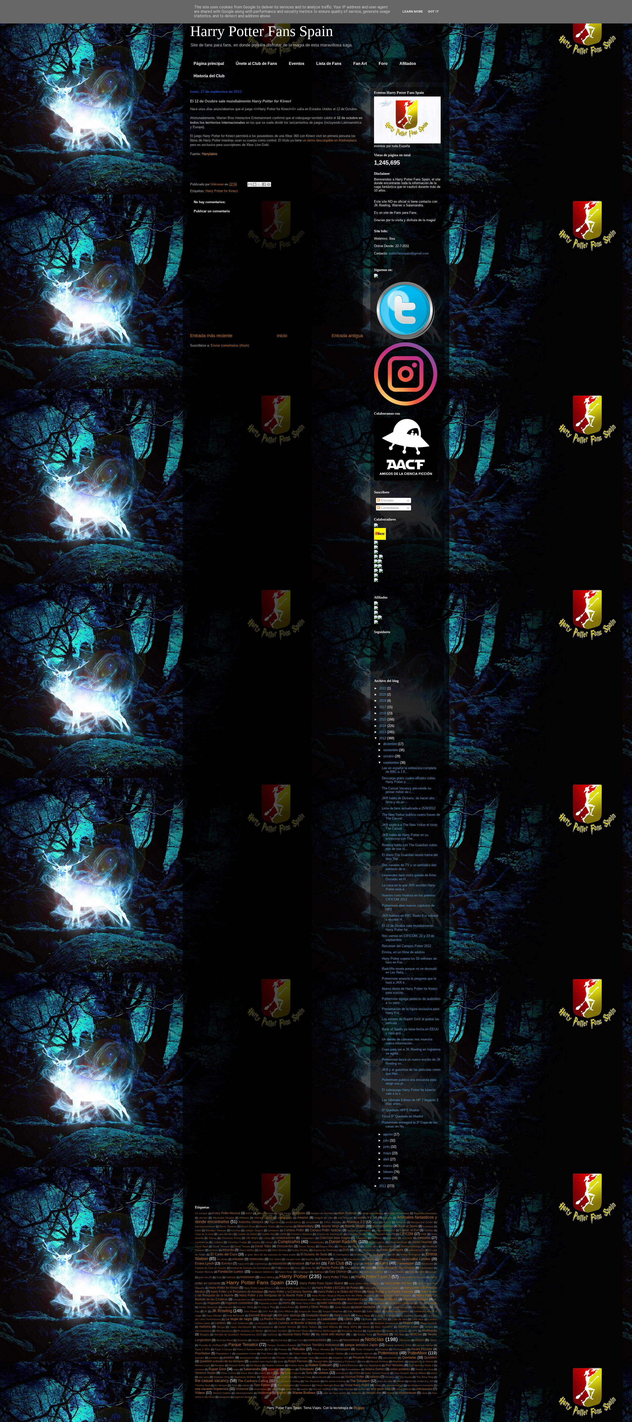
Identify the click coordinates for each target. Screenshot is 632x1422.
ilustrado (432, 1303)
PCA (271, 1349)
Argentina (274, 1222)
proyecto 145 (340, 1357)
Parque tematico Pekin (398, 1345)
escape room (293, 1259)
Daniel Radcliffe (343, 1242)
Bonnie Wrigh (330, 1226)
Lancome (311, 1319)
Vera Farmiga (345, 1389)
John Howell (251, 1311)
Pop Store (267, 1353)
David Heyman (422, 1242)
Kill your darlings (289, 1315)
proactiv (323, 1357)
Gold (422, 1271)
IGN (420, 1303)
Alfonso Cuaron (263, 1217)
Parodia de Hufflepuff (211, 1345)
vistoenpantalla (244, 1393)
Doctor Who (371, 1246)
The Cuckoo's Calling (253, 1381)
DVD (346, 1249)
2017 (383, 707)
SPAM (356, 1373)
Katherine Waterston (398, 1311)
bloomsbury (305, 1226)
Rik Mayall (255, 1365)
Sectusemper (352, 1369)
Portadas (283, 1353)
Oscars (419, 1340)
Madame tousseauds (386, 1323)
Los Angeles (261, 1323)
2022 (383, 688)
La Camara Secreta (411, 1315)
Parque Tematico (243, 1345)
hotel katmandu (331, 1303)
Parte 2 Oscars (223, 1349)
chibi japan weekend (383, 1234)
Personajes (342, 1349)
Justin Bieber (373, 1311)
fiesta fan (310, 1267)
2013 (383, 732)
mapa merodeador (241, 1326)
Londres (220, 1323)
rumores (199, 1369)
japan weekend (365, 1306)
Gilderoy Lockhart (373, 1271)
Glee (412, 1271)
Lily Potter (367, 1319)
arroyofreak (312, 1222)
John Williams (286, 1311)
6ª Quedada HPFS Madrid (400, 1110)
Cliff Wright (252, 1238)
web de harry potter (334, 1393)
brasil (198, 1230)
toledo (245, 1385)
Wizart (390, 1393)
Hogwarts (213, 1303)
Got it (433, 11)
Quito (280, 1361)
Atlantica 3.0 (355, 1222)
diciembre (390, 744)
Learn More (412, 11)
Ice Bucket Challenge (401, 1303)
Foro (383, 63)
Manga (221, 1326)
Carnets (428, 1230)
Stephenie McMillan (245, 1377)
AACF (249, 1213)
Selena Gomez (375, 1369)
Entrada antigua (347, 335)
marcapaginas (265, 1326)
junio (387, 1147)
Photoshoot (399, 1349)
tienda (400, 1381)
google (433, 1271)
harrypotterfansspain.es (297, 1299)
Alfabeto (244, 1217)
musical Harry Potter (296, 1334)
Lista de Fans (328, 63)
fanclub (369, 1263)
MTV (414, 1330)
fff (276, 1267)
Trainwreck (305, 1385)
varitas (304, 1389)
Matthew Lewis (408, 1326)
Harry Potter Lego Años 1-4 (259, 1287)
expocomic (243, 1263)
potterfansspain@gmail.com (409, 253)
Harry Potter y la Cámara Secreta (290, 1291)
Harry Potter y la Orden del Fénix (340, 1291)
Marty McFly (350, 1326)
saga (236, 1369)
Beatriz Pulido (267, 1226)
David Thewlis (242, 1246)
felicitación (427, 1263)
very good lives (381, 1388)
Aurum (387, 1222)
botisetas (428, 1226)
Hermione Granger (416, 1299)
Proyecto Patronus (365, 1357)
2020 (383, 694)
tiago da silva (385, 1381)
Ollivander (405, 1340)
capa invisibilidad (385, 1230)
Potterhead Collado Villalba (327, 1353)
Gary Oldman (338, 1271)
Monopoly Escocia (351, 1330)
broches (235, 1230)
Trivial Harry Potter (356, 1385)
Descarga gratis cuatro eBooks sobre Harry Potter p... (408, 780)
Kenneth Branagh (261, 1315)
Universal (242, 1388)
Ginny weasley (396, 1271)
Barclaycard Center (422, 1222)
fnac (357, 1267)
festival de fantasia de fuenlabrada (251, 1267)
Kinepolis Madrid (317, 1315)
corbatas (218, 1242)
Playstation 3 (223, 1353)
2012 (383, 738)
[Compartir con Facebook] (263, 184)
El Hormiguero (341, 1254)
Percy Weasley (321, 1349)
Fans (383, 1263)
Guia (219, 1277)
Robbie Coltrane (275, 1365)
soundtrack (342, 1373)
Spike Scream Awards (377, 1373)
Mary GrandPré (384, 1326)
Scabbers (289, 1369)
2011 (383, 1186)
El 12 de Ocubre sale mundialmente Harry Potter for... (407, 928)
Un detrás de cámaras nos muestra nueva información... (407, 1041)
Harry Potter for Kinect (222, 191)
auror (375, 1222)
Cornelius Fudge (237, 1242)
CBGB (282, 1234)
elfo (393, 1254)
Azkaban (401, 1222)
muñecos (272, 1334)
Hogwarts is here (268, 1303)
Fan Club (336, 1263)
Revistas (219, 1365)
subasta (335, 1377)
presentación (247, 1357)
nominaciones (316, 1340)
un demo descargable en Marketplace (329, 140)
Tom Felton (262, 1385)
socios (275, 1372)
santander (273, 1369)
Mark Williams (330, 1326)
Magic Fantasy (428, 1323)
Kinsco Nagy (363, 1315)
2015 (383, 719)
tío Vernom (221, 1385)
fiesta (297, 1267)
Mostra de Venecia (397, 1330)
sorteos (323, 1373)
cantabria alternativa (359, 1230)
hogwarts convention (239, 1303)
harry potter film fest (398, 1283)
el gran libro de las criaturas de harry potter (270, 1254)
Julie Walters (354, 1311)
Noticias (374, 1339)
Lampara (296, 1319)
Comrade (392, 1238)
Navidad (382, 1334)
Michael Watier (300, 1330)
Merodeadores (224, 1330)
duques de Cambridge (325, 1250)
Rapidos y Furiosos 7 (345, 1361)
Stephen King (221, 1377)
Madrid (408, 1323)
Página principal (209, 63)
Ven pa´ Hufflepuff (323, 1389)
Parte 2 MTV (202, 1349)
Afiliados (407, 63)
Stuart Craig (304, 1377)
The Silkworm (360, 1381)
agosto (388, 1134)
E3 (356, 1250)
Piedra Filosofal (422, 1349)
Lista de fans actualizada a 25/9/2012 (408, 808)
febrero (388, 1172)
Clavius (212, 1238)
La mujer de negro (239, 1319)
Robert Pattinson (349, 1365)
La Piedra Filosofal (272, 1319)
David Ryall (201, 1246)
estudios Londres (418, 1259)
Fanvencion (405, 1263)
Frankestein (426, 1267)
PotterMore (417, 1353)
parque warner (424, 1345)
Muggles (204, 1334)
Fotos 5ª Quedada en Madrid (402, 1116)
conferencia (201, 1242)
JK (205, 1311)
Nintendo (242, 1340)
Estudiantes (354, 1259)
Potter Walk (300, 1353)
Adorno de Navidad (322, 1213)
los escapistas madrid (334, 1323)
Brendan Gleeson (216, 1230)
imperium (227, 1307)
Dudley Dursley (299, 1250)
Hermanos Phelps (385, 1299)
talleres (375, 1376)
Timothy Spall (202, 1385)
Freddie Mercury (204, 1271)
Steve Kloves (268, 1377)
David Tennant (221, 1246)
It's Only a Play (266, 1307)
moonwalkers (374, 1330)
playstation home (246, 1353)
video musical (403, 1389)
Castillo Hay (268, 1234)
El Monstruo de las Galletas (370, 1254)
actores (301, 1213)
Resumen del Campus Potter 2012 (406, 946)
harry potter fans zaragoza (364, 1283)
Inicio (282, 335)
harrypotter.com (242, 1299)
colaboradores (285, 1237)
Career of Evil (409, 1230)
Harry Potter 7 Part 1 (336, 1277)
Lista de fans (399, 1319)
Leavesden (329, 1319)
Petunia (383, 1349)
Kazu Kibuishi (214, 1315)
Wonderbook (407, 1392)
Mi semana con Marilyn (250, 1330)
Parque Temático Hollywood (320, 1344)
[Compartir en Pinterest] (268, 184)
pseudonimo (390, 1357)
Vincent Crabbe (222, 1393)
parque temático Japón (361, 1345)
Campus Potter (294, 1230)
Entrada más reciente (211, 335)
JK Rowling (222, 1311)
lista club (382, 1319)
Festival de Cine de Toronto (210, 1267)
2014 (383, 726)
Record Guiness (379, 1361)
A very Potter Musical (226, 1213)
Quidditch (430, 1357)
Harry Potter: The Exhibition (395, 1295)
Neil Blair (399, 1334)
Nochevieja (281, 1340)
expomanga (261, 1263)
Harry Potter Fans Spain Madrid (321, 1283)
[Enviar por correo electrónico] (249, 184)
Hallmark (231, 1277)
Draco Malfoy (246, 1250)
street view (287, 1377)
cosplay (256, 1242)
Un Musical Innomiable (420, 1385)
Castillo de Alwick (247, 1234)
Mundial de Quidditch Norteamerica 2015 (238, 1334)
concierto (407, 1238)
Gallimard (319, 1271)
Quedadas (409, 1357)
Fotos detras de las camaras (396, 1267)
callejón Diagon (254, 1230)
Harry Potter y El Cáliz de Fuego (337, 1287)
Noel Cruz (297, 1340)
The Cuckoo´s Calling (288, 1381)
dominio (213, 1250)
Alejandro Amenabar (425, 1213)
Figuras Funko (329, 1267)
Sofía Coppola (293, 1373)
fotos (368, 1267)
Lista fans (417, 1319)
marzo (388, 1166)
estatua (339, 1259)
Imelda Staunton (208, 1307)
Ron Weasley (395, 1365)
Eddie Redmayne (392, 1249)
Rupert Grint (217, 1369)
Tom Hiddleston (286, 1385)
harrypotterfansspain (267, 1299)
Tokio (234, 1385)
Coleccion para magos (334, 1237)
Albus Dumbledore (372, 1213)
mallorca (205, 1326)
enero (387, 1178)
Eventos (296, 63)
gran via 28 (205, 1277)
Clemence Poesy (231, 1238)
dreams (263, 1250)
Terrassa (390, 1377)
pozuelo (199, 1357)
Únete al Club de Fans (256, 63)
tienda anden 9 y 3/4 (421, 1381)
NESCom (415, 1334)
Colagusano (308, 1238)
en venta (222, 1259)
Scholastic (306, 1369)
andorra (387, 1217)
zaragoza (224, 1397)
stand (434, 1373)
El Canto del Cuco (224, 1254)
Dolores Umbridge (411, 1246)
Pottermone (388, 1353)
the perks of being (334, 1381)
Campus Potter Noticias (326, 1230)
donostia (228, 1249)
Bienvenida (286, 1226)
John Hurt (268, 1311)
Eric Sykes (275, 1259)
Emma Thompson (410, 1254)
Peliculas (298, 1349)
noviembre (391, 750)
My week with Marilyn (330, 1334)
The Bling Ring (424, 1377)
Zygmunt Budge (243, 1397)
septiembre (391, 762)
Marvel (366, 1326)
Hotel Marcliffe (355, 1303)
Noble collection (261, 1340)
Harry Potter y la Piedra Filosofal (390, 1291)
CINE (424, 1234)
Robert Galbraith (320, 1365)
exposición (279, 1263)
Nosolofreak (351, 1340)
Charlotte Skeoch (357, 1234)
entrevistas (256, 1259)
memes (429, 1326)
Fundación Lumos (230, 1271)
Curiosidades (316, 1242)
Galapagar (303, 1271)
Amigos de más (323, 1217)
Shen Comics (228, 1373)
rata (363, 1361)
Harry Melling (267, 1277)
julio (386, 1140)
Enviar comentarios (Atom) (230, 345)
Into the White (245, 1307)
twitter (378, 1385)
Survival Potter (354, 1376)
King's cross (342, 1315)
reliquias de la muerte (421, 1361)
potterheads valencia (361, 1353)
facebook (298, 1263)
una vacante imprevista (211, 1389)
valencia (276, 1389)
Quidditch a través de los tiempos (221, 1361)
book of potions (383, 1226)
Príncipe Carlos (285, 1357)
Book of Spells (407, 1226)
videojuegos (424, 1388)
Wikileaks (356, 1393)
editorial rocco (417, 1250)
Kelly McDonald (235, 1315)
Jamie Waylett (342, 1307)
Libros (348, 1319)
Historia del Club (209, 76)
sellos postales (400, 1369)
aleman (203, 1217)
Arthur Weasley (332, 1222)
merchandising (203, 1330)
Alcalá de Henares (398, 1213)
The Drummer (312, 1381)
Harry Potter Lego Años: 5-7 (295, 1287)
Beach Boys (248, 1226)
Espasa (324, 1259)
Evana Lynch (204, 1263)
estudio (370, 1259)
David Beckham (398, 1242)
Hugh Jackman (376, 1303)
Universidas (260, 1389)
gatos (355, 1271)
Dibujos (343, 1246)
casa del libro (225, 1234)
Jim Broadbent (420, 1307)
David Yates (263, 1246)
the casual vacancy (212, 1381)
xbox (424, 1393)
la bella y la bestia (385, 1315)
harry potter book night (413, 1277)
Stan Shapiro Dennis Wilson (410, 1373)
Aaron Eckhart (265, 1213)
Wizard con (373, 1392)
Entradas (387, 500)
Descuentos (285, 1246)
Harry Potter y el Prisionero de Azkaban (237, 1291)
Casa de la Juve (204, 1234)
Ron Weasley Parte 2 (421, 1365)
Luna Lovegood (360, 1323)
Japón (384, 1307)
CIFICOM (406, 1234)
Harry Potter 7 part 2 (373, 1277)
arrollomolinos (293, 1222)
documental (389, 1246)
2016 (383, 713)
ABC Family (284, 1213)
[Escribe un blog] (254, 184)
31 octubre (201, 1213)
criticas (269, 1242)
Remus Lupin (202, 1365)
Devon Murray (307, 1246)
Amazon (302, 1217)
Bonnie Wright (355, 1226)
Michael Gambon (277, 1330)
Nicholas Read (224, 1340)
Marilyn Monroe (287, 1326)
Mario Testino (309, 1326)
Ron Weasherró (372, 1365)
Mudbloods (429, 1330)
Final (347, 1267)
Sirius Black (247, 1373)
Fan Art (360, 63)
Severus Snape (205, 1372)
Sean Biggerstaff (331, 1369)
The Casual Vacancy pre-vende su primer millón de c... (406, 790)
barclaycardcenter (205, 1226)
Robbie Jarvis (296, 1365)
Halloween (247, 1277)
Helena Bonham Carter (352, 1299)
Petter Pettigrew (365, 1349)
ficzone (286, 1267)
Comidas (377, 1238)
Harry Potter (293, 1276)
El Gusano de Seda (314, 1254)
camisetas (273, 1230)
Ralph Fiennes (298, 1361)
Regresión (398, 1361)
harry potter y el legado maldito (381, 1287)
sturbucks (321, 1377)
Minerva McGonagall (324, 1330)
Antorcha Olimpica (250, 1222)
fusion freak (285, 1271)
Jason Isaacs (400, 1307)
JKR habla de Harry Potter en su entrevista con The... (405, 837)
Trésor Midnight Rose (328, 1385)
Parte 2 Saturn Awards (250, 1349)
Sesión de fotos (424, 1369)
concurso (423, 1238)
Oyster (433, 1340)
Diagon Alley (326, 1246)
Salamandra (251, 1369)
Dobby (355, 1246)
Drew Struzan (279, 1250)
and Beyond (345, 1217)
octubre (389, 756)
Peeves (282, 1349)
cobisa (267, 1238)
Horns (286, 1303)
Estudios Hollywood (390, 1259)
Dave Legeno (377, 1242)
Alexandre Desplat (223, 1217)
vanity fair (290, 1389)
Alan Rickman (347, 1213)
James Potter (287, 1307)
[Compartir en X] (259, 184)
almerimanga (284, 1217)
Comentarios (389, 508)
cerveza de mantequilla (329, 1234)
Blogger (359, 1408)
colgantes (361, 1238)
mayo (387, 1153)
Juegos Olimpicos (332, 1311)
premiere (214, 1357)
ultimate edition (394, 1385)
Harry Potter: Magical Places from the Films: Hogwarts (343, 1295)
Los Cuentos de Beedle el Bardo (294, 1323)
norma (335, 1340)
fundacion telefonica (262, 1271)
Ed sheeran (368, 1250)
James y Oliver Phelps (314, 1306)
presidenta (265, 1357)
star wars (204, 1377)
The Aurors (405, 1377)
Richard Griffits (237, 1365)
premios (228, 1357)
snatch (262, 1373)
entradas (238, 1259)
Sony (309, 1372)
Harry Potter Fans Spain (261, 31)
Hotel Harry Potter (306, 1303)
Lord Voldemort (240, 1323)
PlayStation (202, 1353)
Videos (200, 1393)
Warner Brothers (304, 1393)
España (309, 1259)
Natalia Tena (364, 1334)
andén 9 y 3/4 (367, 1217)
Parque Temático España (281, 1345)
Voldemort (264, 1392)
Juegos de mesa (308, 1311)
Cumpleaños (289, 1242)
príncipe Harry (306, 1357)
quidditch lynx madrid (261, 1361)
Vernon (362, 1389)
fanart (356, 1263)
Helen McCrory (323, 1299)
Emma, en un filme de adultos (403, 952)
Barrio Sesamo (228, 1226)
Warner (282, 1392)
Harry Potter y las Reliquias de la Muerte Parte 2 (272, 1295)
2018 (383, 700)
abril (386, 1159)
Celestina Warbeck (301, 1234)
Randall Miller (320, 1361)
